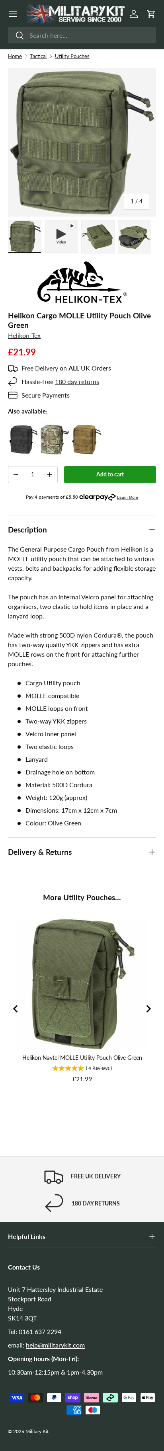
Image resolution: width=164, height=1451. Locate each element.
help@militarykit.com (55, 1345)
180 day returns (77, 381)
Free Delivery (39, 368)
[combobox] (82, 35)
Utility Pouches (72, 56)
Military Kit (37, 1431)
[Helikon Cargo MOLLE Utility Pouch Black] (23, 429)
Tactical (38, 56)
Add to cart (110, 474)
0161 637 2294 (40, 1331)
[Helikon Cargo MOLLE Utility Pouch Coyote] (87, 429)
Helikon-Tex (24, 335)
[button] (151, 14)
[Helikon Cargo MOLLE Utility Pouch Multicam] (55, 429)
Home (15, 56)
